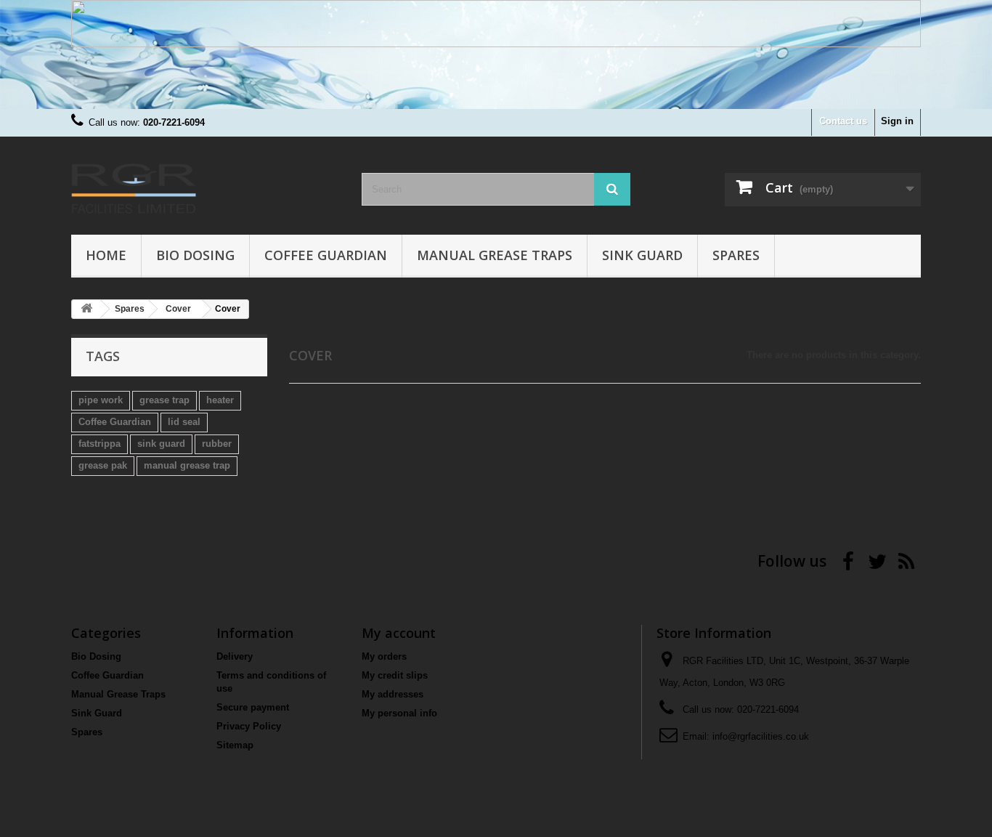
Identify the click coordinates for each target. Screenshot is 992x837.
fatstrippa (99, 443)
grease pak (102, 465)
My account (399, 633)
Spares (736, 255)
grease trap (164, 400)
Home (106, 255)
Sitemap (234, 745)
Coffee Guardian (325, 255)
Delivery (234, 656)
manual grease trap (187, 465)
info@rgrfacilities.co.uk (760, 736)
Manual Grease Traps (494, 255)
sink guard (161, 443)
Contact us (843, 121)
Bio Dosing (195, 255)
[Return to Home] (86, 309)
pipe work (100, 400)
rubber (217, 443)
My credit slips (395, 675)
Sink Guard (642, 255)
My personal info (399, 713)
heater (220, 400)
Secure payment (252, 707)
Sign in (897, 121)
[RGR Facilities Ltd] (205, 182)
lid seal (184, 421)
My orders (384, 656)
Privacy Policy (248, 726)
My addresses (392, 694)
